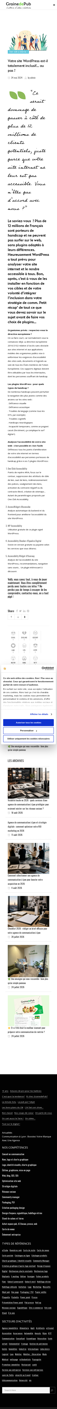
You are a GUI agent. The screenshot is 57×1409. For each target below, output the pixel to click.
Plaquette (6, 1297)
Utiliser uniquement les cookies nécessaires (28, 738)
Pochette (15, 1297)
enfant (4, 1343)
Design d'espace (43, 1266)
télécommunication (10, 1380)
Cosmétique (31, 1338)
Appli (33, 1328)
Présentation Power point (12, 1302)
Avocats (38, 1333)
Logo (30, 1286)
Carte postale (7, 1255)
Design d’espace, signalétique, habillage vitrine (22, 1213)
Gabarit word (30, 1281)
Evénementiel (14, 1343)
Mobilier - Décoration (32, 1354)
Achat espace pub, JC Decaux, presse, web (19, 1223)
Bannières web (16, 1250)
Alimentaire (24, 1328)
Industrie (22, 1349)
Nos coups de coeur (24, 1113)
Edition (23, 1276)
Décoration (41, 1338)
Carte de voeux (8, 1229)
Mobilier (18, 1354)
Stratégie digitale (9, 1186)
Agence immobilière (10, 1328)
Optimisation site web (11, 1180)
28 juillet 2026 (17, 936)
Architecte (40, 1328)
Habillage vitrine (44, 1281)
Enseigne (31, 1276)
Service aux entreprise (11, 1369)
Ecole (50, 1338)
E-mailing (15, 1276)
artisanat (50, 1328)
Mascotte (46, 1286)
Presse (34, 1297)
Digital (4, 1271)
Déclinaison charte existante (21, 1271)
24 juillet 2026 (17, 987)
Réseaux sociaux (9, 1191)
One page (15, 1292)
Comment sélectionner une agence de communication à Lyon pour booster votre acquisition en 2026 (25, 879)
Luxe (12, 1354)
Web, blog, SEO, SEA (10, 1175)
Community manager (11, 1197)
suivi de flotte (8, 1375)
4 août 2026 (16, 888)
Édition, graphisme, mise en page (16, 1170)
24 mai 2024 (16, 77)
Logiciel (5, 1354)
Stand (4, 1313)
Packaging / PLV (27, 1292)
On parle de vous (43, 1113)
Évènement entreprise (11, 1234)
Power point (25, 1297)
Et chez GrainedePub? (37, 1096)
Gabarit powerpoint (15, 1281)
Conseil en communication (13, 1154)
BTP (50, 1333)
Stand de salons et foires (13, 1218)
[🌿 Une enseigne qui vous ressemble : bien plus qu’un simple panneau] (28, 960)
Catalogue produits (39, 1255)
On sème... (30, 1118)
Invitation (22, 1286)
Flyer (4, 1281)
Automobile (28, 1333)
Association (7, 1333)
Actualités (7, 1132)
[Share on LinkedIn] (24, 611)
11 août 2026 (16, 834)
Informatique (33, 1349)
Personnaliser (27, 730)
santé (34, 1364)
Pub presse (29, 1302)
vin (30, 1380)
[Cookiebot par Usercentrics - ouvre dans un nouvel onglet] (42, 668)
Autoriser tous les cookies (28, 722)
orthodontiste (25, 1359)
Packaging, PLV (8, 1202)
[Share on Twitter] (20, 611)
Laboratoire (45, 1349)
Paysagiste (36, 1359)
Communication (8, 1338)
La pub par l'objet (26, 1102)
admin (32, 77)
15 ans (5, 1091)
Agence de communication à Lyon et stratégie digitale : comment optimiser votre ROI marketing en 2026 (27, 826)
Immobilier (13, 1349)
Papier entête (40, 1292)
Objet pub (6, 1292)
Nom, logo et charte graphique (15, 1159)
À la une (11, 1313)
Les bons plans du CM (12, 1107)
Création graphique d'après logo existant (19, 1266)
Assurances (18, 1333)
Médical (5, 1359)
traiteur (35, 1375)
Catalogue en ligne (22, 1255)
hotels (4, 1349)
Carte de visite (29, 1250)
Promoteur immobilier (11, 1364)
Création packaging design (13, 1207)
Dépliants (6, 1276)
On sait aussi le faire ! (13, 1118)
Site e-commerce (36, 1307)
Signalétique (22, 1307)
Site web (47, 1307)
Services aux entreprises (32, 1369)
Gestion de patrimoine (39, 1343)
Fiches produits (42, 1276)
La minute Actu (9, 1102)
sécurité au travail (23, 1375)
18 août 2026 (17, 812)
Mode (44, 1354)
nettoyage (14, 1359)
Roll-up (38, 1302)
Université (23, 1380)
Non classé (7, 1113)
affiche (5, 1250)
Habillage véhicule (9, 1286)
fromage (24, 1343)
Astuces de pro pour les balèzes (26, 1091)
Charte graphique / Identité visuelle (17, 1260)
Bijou (45, 1333)
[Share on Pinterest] (28, 611)
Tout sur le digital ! (11, 1124)
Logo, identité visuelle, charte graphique (19, 1164)
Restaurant (26, 1364)
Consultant (20, 1338)
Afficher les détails (39, 714)
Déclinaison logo (41, 1271)
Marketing (37, 1286)
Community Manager (41, 1260)
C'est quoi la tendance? (13, 1096)
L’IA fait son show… (34, 1107)
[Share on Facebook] (17, 611)
